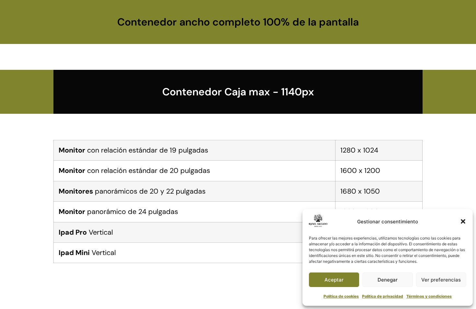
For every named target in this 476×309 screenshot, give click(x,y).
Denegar (388, 280)
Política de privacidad (382, 296)
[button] (463, 221)
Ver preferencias (441, 280)
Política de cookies (341, 296)
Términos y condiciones (429, 296)
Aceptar (334, 280)
